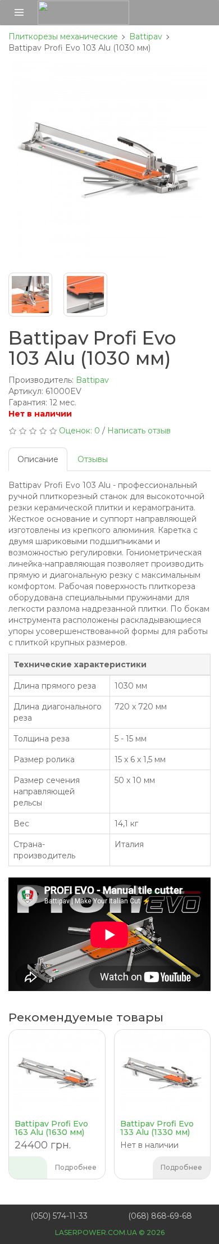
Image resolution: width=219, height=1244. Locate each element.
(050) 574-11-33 (59, 1216)
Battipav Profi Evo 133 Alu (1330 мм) (157, 1128)
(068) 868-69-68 (160, 1216)
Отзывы (92, 459)
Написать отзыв (139, 431)
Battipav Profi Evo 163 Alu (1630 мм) (51, 1128)
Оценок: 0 (79, 431)
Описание (37, 459)
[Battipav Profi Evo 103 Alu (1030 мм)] (109, 160)
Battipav (92, 380)
